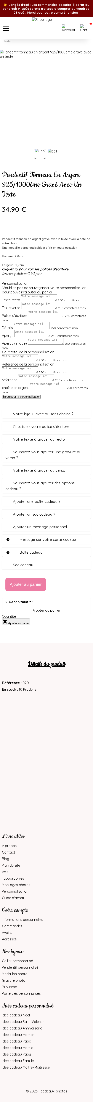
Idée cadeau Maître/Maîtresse (26, 1067)
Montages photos (16, 885)
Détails (7, 328)
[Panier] (85, 28)
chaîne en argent (15, 388)
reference (9, 380)
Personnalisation (15, 891)
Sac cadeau (23, 564)
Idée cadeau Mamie (17, 1048)
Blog (5, 859)
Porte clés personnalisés (21, 993)
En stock (9, 689)
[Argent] (5, 229)
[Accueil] (46, 28)
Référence (11, 683)
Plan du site (11, 865)
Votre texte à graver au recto (39, 439)
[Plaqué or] (17, 229)
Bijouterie (9, 987)
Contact (8, 852)
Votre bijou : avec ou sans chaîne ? (43, 413)
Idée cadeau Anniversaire (22, 1028)
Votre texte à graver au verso (39, 470)
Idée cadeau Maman (18, 1035)
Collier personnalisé (17, 961)
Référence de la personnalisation (28, 364)
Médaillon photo (14, 974)
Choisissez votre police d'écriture (41, 426)
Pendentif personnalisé (20, 967)
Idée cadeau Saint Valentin (23, 1021)
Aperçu (7, 335)
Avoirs (7, 932)
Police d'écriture (14, 315)
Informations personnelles (22, 919)
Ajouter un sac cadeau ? (34, 514)
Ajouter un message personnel (40, 526)
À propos (9, 846)
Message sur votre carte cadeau (47, 539)
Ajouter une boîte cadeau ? (36, 501)
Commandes (12, 926)
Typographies (13, 878)
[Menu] (6, 28)
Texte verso (11, 308)
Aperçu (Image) (14, 343)
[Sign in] (70, 28)
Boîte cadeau (30, 552)
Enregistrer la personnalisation (21, 396)
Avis (5, 872)
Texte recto (11, 300)
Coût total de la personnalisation (28, 352)
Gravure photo (13, 980)
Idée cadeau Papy (16, 1054)
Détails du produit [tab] (46, 664)
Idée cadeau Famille (18, 1061)
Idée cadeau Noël (16, 1015)
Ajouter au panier (15, 622)
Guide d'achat (13, 898)
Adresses (9, 939)
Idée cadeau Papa (16, 1041)
